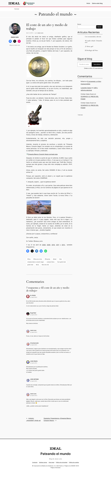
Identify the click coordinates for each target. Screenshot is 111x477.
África (28, 259)
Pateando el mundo (55, 14)
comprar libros (50, 262)
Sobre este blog (97, 3)
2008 (44, 245)
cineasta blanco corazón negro (35, 262)
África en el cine (37, 259)
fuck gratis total (61, 262)
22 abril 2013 (33, 297)
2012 (63, 245)
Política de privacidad (61, 462)
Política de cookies (74, 462)
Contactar (34, 462)
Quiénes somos (43, 462)
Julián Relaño (34, 361)
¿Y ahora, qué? (89, 46)
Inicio (88, 3)
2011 (57, 245)
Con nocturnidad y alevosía (93, 37)
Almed (54, 259)
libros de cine (45, 264)
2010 (53, 245)
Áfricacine (47, 259)
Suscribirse (97, 64)
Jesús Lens (40, 33)
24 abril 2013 (33, 395)
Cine (60, 259)
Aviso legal (51, 462)
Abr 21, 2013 (29, 33)
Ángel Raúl (33, 313)
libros (37, 264)
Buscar (79, 24)
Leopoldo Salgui (86, 88)
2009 (48, 245)
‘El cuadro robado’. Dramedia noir (93, 41)
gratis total (30, 264)
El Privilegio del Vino (91, 50)
